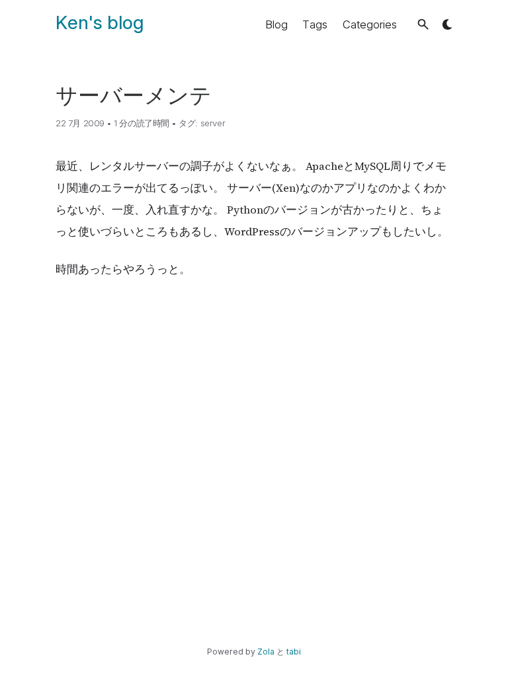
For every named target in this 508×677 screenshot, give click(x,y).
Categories (370, 24)
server (213, 123)
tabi (293, 652)
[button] (423, 24)
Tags (314, 24)
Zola (266, 652)
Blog (276, 24)
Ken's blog (100, 22)
